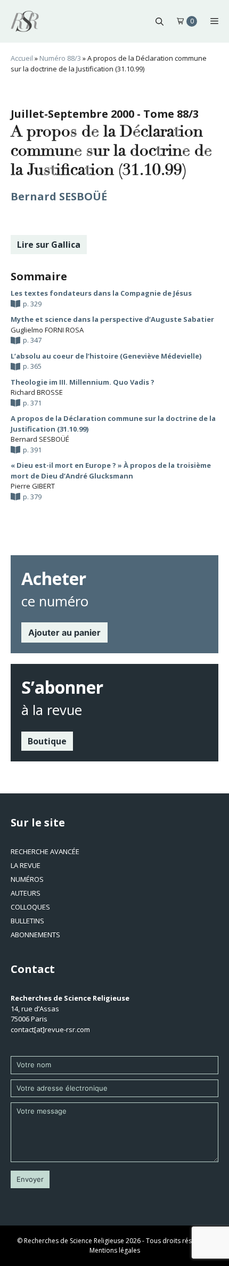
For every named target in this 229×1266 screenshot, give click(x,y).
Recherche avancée (45, 851)
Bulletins (27, 921)
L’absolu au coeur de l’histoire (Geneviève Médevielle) (106, 356)
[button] (159, 21)
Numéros (27, 879)
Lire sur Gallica (48, 244)
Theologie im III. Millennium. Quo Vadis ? (82, 382)
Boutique (47, 741)
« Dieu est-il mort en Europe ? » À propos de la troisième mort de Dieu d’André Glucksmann (111, 470)
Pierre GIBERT (33, 486)
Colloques (30, 907)
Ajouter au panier (64, 632)
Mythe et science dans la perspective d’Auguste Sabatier (112, 319)
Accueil (22, 58)
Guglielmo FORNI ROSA (47, 330)
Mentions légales (114, 1250)
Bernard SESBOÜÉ (59, 196)
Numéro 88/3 (60, 58)
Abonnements (35, 934)
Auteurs (25, 893)
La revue (25, 865)
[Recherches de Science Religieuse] (25, 21)
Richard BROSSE (37, 392)
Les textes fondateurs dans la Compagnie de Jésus (101, 293)
